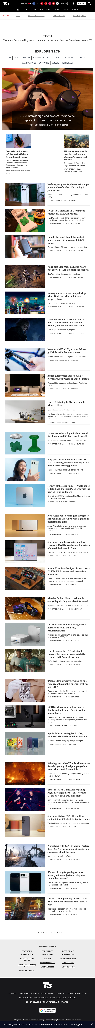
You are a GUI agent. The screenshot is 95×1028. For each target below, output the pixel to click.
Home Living (45, 9)
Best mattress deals (68, 958)
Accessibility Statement (19, 994)
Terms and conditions (77, 994)
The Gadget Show (79, 16)
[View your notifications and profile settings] (73, 3)
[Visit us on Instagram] (49, 3)
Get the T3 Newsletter (36, 16)
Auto (65, 9)
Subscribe (80, 3)
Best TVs (47, 958)
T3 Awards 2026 (59, 16)
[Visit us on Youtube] (45, 3)
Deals (18, 16)
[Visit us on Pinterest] (41, 3)
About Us (61, 994)
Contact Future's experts (43, 994)
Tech (25, 9)
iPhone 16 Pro (27, 954)
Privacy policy (26, 998)
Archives (60, 933)
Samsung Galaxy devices (27, 959)
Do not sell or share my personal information (47, 1002)
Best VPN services (27, 971)
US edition (43, 1024)
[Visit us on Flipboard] (53, 3)
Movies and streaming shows (27, 965)
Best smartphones (47, 963)
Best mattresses (47, 967)
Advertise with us (58, 998)
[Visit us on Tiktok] (57, 3)
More (73, 9)
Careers (72, 998)
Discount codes (68, 967)
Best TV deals (68, 963)
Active (33, 9)
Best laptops (47, 954)
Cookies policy (41, 998)
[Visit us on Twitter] (37, 3)
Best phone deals (68, 954)
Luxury (57, 9)
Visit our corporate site (73, 1020)
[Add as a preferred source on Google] (47, 1010)
